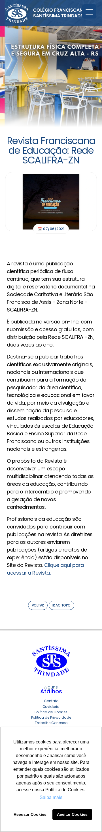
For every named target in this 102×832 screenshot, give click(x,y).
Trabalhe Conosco (51, 722)
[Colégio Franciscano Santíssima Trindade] (45, 13)
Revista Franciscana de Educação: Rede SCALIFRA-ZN (51, 150)
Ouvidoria (51, 706)
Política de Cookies (51, 712)
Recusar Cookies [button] (30, 814)
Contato (51, 700)
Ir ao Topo (61, 605)
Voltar (38, 605)
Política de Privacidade (51, 717)
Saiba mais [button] (51, 797)
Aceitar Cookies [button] (72, 814)
